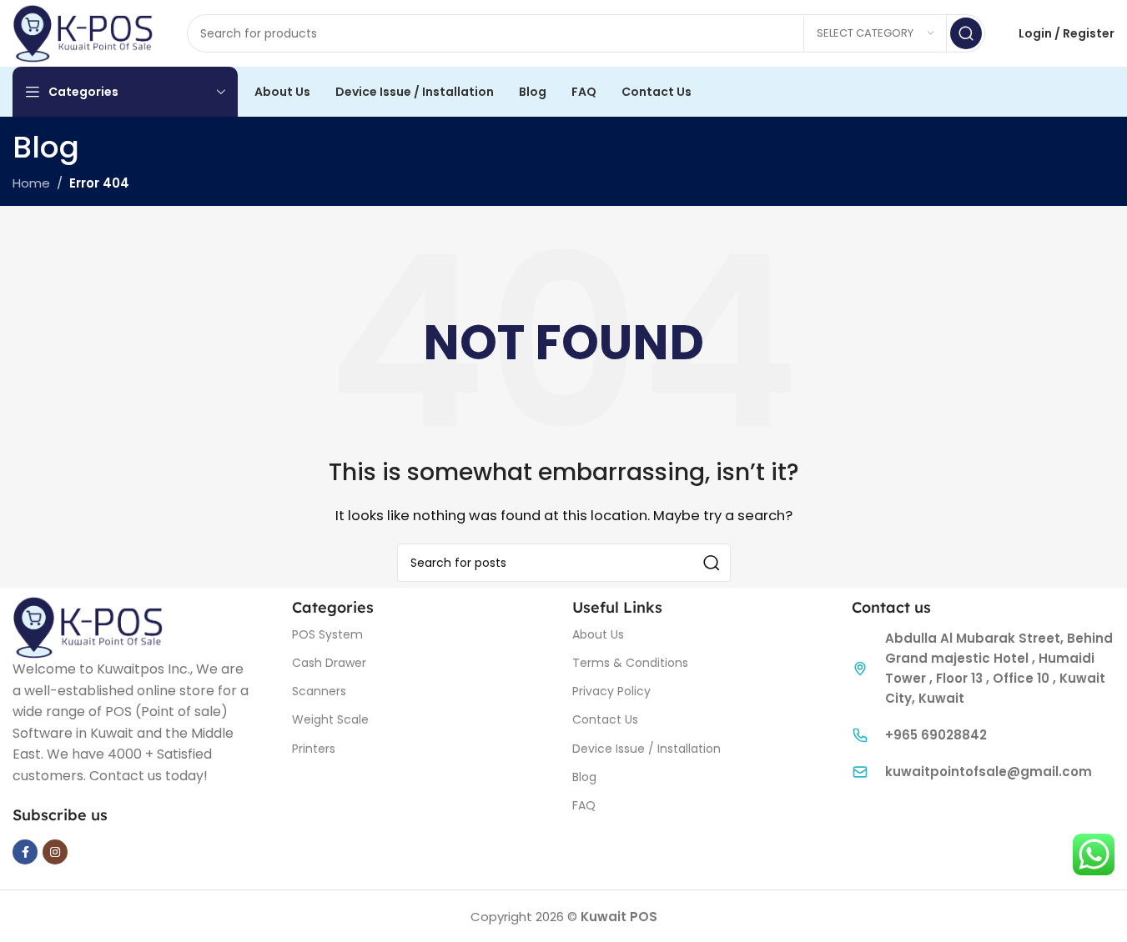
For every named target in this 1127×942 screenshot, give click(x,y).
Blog (584, 777)
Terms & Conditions (630, 662)
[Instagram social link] (55, 851)
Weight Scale (330, 719)
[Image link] (88, 626)
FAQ (584, 805)
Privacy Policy (611, 691)
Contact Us (605, 719)
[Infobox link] (983, 735)
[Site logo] (83, 32)
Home (31, 183)
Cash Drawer (329, 662)
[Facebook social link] (25, 851)
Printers (313, 748)
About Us (598, 634)
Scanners (319, 691)
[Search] (966, 33)
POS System (327, 634)
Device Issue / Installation (646, 748)
